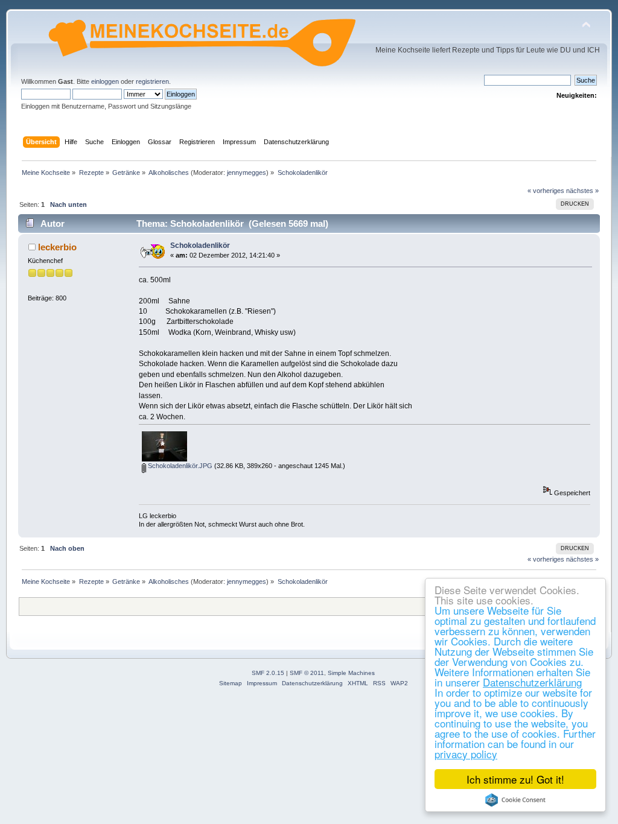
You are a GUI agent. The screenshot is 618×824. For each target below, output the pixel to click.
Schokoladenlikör (200, 245)
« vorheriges (545, 190)
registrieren (152, 81)
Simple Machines (351, 673)
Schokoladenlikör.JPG (179, 465)
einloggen (105, 81)
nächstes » (582, 190)
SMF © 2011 (307, 673)
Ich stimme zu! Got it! (515, 779)
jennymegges (246, 172)
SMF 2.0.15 (268, 673)
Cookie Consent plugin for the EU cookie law (515, 800)
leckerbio (57, 247)
